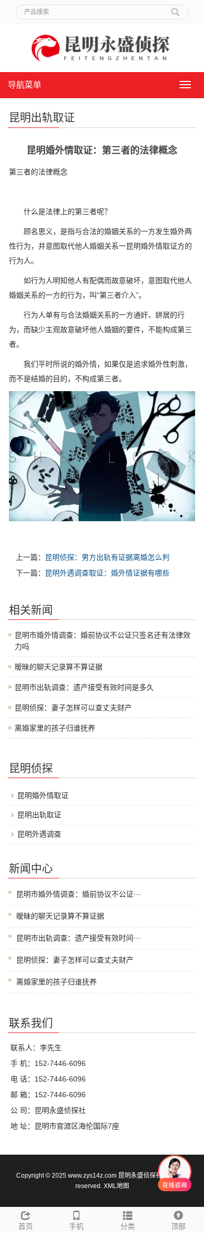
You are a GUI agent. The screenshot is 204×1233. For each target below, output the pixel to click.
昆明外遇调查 (39, 834)
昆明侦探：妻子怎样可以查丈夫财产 (73, 707)
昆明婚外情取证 (43, 795)
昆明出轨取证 (39, 815)
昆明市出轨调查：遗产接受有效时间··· (78, 938)
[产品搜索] (175, 8)
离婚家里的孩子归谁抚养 (55, 728)
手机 (76, 1226)
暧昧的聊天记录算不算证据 (59, 667)
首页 (25, 1226)
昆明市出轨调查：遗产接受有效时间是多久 (84, 687)
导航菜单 (24, 84)
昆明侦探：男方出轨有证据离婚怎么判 (107, 557)
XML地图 (116, 1186)
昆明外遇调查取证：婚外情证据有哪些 (107, 573)
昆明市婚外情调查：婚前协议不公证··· (78, 894)
